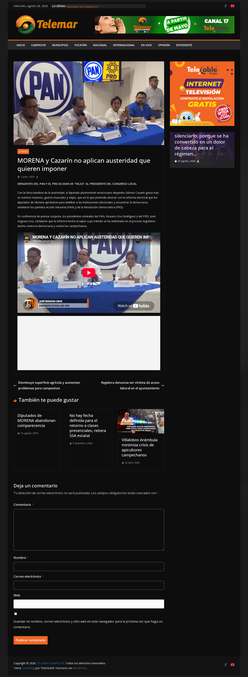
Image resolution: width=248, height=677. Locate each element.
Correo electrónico (29, 576)
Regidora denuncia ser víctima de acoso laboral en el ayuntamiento (130, 385)
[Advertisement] (88, 343)
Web (17, 595)
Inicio (21, 45)
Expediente (184, 45)
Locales (23, 151)
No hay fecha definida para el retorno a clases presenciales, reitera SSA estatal (88, 425)
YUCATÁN (80, 45)
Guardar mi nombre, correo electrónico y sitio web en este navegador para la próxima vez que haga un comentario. (88, 624)
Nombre (21, 558)
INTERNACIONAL (124, 45)
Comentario (24, 504)
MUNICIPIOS (60, 45)
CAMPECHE (38, 45)
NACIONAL (100, 45)
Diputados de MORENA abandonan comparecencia (36, 420)
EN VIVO (146, 45)
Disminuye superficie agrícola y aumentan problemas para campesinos (49, 385)
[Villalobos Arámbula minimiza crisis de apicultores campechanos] (141, 412)
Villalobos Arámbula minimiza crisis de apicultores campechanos (140, 447)
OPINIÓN (164, 45)
